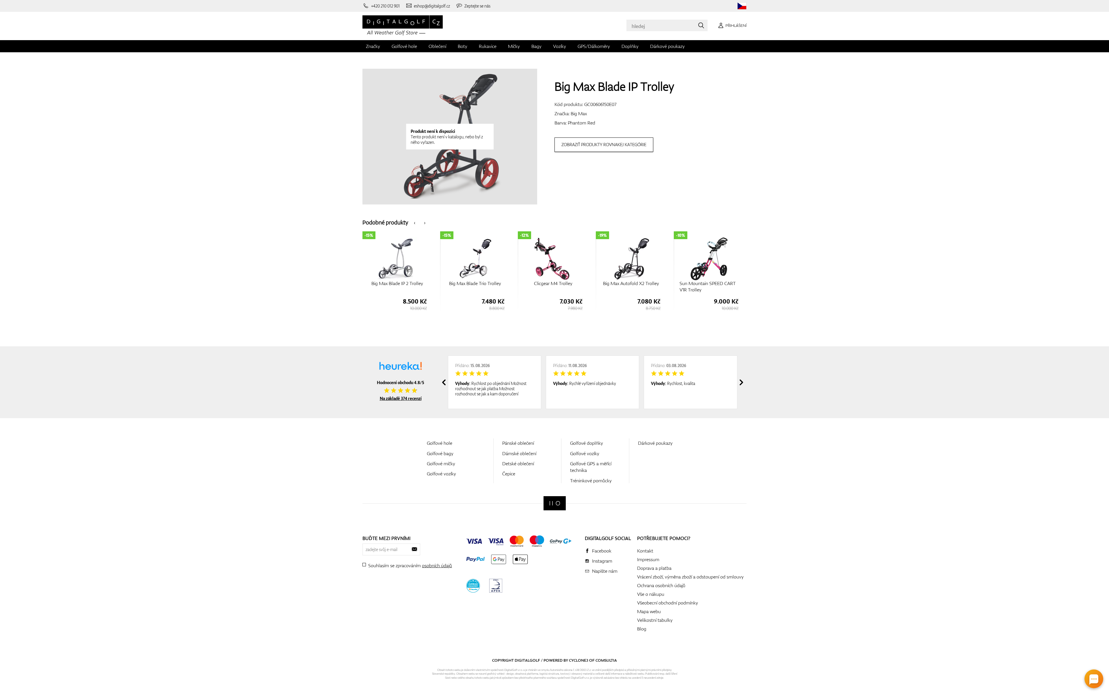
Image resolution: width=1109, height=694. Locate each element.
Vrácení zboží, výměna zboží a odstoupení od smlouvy (690, 577)
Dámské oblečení (519, 453)
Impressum (648, 559)
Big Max (579, 113)
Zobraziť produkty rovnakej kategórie (603, 144)
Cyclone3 (578, 660)
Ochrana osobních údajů (661, 585)
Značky (373, 46)
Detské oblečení (518, 463)
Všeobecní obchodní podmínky (667, 603)
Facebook (601, 551)
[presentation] (414, 222)
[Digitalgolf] (555, 503)
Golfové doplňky (586, 443)
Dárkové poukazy (667, 46)
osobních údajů (437, 565)
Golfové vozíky (441, 473)
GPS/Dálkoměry (594, 46)
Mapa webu (649, 611)
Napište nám (604, 571)
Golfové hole (404, 46)
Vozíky (559, 46)
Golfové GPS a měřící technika (590, 466)
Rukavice (487, 46)
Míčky (514, 46)
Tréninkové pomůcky (591, 480)
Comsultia (606, 660)
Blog (641, 629)
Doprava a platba (654, 568)
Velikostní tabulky (655, 620)
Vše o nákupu (650, 594)
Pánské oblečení (518, 443)
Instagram (602, 561)
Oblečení (437, 46)
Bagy (536, 46)
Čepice (508, 473)
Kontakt (645, 551)
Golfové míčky (441, 463)
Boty (462, 46)
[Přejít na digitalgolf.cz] (742, 6)
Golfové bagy (440, 453)
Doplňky (630, 46)
